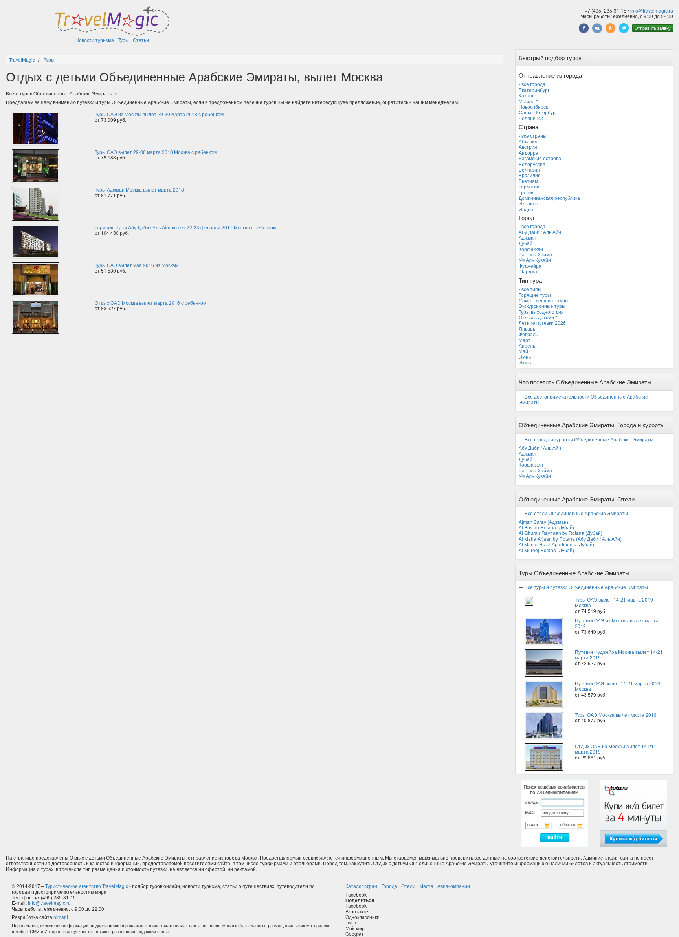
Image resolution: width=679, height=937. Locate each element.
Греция (527, 192)
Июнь (525, 356)
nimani (60, 916)
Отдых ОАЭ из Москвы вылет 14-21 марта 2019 (614, 749)
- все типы (530, 288)
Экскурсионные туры (542, 305)
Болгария (529, 169)
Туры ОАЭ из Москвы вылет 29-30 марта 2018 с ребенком (159, 114)
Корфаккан (531, 248)
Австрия (528, 146)
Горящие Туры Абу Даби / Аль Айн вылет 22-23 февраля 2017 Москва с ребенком (185, 227)
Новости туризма (94, 40)
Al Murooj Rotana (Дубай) (546, 550)
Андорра (528, 152)
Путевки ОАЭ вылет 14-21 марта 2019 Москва (617, 686)
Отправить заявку (653, 28)
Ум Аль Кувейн (535, 259)
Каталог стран (361, 885)
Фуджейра (530, 265)
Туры (123, 40)
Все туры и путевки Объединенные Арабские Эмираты (586, 587)
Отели (408, 885)
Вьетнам (528, 181)
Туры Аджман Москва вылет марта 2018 (139, 189)
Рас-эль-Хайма (535, 254)
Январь (527, 328)
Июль (525, 362)
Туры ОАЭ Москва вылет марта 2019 (616, 714)
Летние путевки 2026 (542, 322)
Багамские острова (540, 158)
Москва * (528, 101)
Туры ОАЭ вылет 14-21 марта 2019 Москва (614, 602)
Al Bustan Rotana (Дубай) (546, 527)
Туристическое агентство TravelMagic (86, 885)
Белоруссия (532, 164)
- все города (532, 84)
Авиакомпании (453, 885)
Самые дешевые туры (544, 300)
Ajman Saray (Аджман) (543, 521)
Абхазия (528, 141)
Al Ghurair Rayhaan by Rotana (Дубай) (560, 532)
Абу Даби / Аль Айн (540, 232)
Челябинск (531, 118)
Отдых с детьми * (538, 317)
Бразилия (530, 175)
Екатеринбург (534, 89)
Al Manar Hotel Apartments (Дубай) (556, 544)
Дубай (525, 243)
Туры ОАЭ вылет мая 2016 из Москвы (136, 265)
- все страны (533, 135)
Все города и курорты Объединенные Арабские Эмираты (589, 439)
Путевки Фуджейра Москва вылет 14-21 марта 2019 (619, 654)
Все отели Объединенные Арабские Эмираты (576, 513)
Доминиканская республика (549, 197)
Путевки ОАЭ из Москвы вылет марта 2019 (617, 623)
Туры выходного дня (541, 311)
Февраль (528, 334)
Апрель (527, 345)
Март (524, 340)
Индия (526, 209)
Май (523, 351)
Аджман (527, 237)
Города (389, 885)
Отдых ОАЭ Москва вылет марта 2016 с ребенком (150, 302)
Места (426, 885)
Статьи (141, 40)
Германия (530, 186)
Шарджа (528, 271)
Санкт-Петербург (538, 112)
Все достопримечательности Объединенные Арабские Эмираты (583, 399)
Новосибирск (533, 106)
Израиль (528, 203)
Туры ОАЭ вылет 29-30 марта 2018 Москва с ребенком (156, 151)
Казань (526, 95)
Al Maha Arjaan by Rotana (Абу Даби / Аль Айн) (570, 538)
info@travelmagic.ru (651, 10)
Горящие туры (535, 294)
